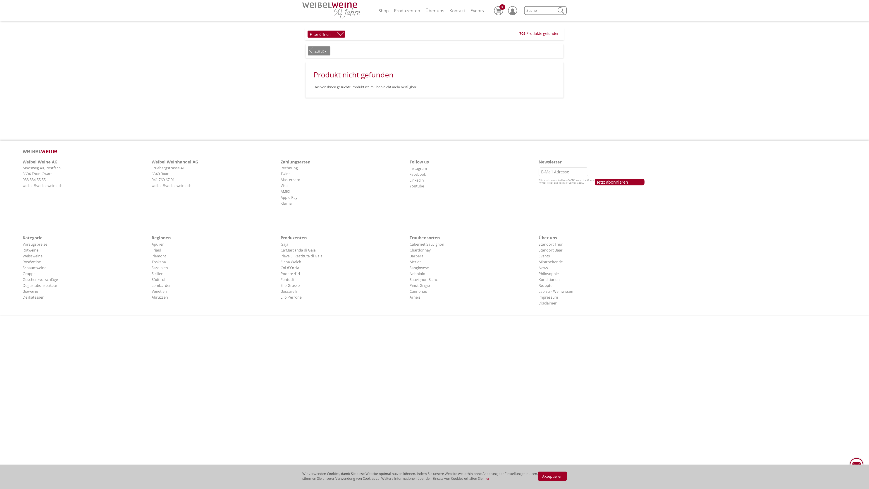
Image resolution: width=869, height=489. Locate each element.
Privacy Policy (546, 182)
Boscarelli (289, 291)
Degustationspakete (40, 285)
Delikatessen (33, 297)
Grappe (29, 273)
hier (486, 478)
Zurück (320, 51)
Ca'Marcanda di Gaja (298, 250)
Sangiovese (419, 267)
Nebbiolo (417, 273)
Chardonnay (420, 250)
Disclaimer (548, 303)
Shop (384, 10)
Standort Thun (551, 244)
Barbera (416, 256)
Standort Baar (551, 250)
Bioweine (30, 291)
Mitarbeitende (551, 261)
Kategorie (33, 237)
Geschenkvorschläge (40, 279)
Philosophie (549, 273)
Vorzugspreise (35, 244)
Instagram (418, 168)
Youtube (417, 186)
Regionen (161, 237)
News (543, 267)
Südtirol (158, 279)
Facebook (418, 174)
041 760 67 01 (163, 179)
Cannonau (418, 291)
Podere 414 (290, 273)
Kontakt (457, 10)
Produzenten (407, 10)
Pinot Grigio (420, 285)
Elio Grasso (290, 285)
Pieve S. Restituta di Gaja (301, 256)
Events (477, 10)
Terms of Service (568, 182)
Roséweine (32, 261)
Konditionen (549, 279)
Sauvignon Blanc (424, 279)
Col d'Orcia (290, 267)
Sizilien (157, 273)
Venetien (159, 291)
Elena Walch (291, 261)
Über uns (434, 10)
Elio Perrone (291, 297)
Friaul (156, 250)
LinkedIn (417, 180)
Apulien (158, 244)
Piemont (159, 256)
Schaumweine (34, 267)
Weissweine (33, 256)
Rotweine (30, 250)
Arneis (415, 297)
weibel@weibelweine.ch (42, 185)
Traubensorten (425, 237)
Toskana (159, 261)
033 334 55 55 (34, 179)
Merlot (415, 261)
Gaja (284, 244)
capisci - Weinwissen (556, 291)
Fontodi (287, 279)
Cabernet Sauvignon (427, 244)
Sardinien (160, 267)
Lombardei (161, 285)
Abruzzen (160, 297)
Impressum (548, 297)
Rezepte (545, 285)
